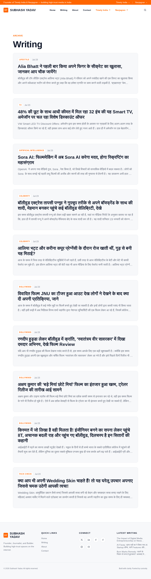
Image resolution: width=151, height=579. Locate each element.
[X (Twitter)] (81, 539)
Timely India (102, 10)
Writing (63, 10)
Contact (87, 10)
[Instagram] (81, 547)
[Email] (88, 547)
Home (52, 10)
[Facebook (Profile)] (103, 539)
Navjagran (120, 10)
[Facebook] (96, 539)
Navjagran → (141, 2)
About (75, 10)
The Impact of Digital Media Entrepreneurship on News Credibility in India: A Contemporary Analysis (129, 539)
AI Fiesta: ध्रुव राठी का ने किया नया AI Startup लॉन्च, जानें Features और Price (132, 546)
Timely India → (123, 2)
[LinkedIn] (88, 539)
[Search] (145, 10)
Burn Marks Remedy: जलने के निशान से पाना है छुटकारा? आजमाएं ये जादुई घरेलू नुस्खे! (130, 552)
